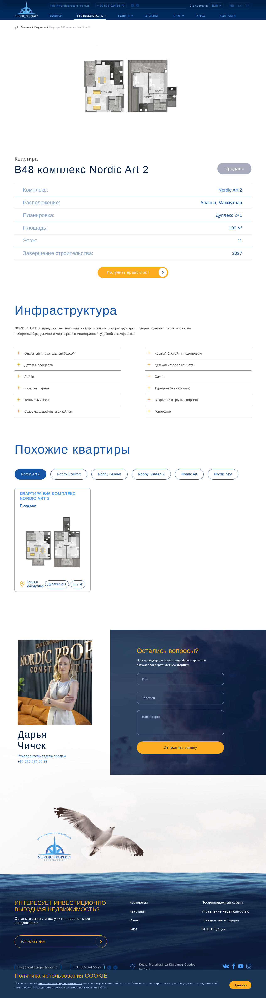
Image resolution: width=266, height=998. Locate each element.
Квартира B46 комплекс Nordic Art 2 (47, 496)
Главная (55, 15)
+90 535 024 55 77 (33, 761)
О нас (200, 15)
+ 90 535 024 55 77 (111, 5)
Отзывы (151, 15)
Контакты (228, 15)
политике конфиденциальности (60, 983)
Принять (240, 985)
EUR (215, 5)
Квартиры (40, 27)
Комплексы (138, 902)
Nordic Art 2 (230, 190)
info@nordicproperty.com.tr (69, 5)
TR (247, 5)
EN (240, 5)
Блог (133, 929)
